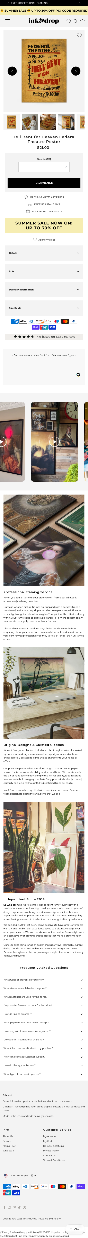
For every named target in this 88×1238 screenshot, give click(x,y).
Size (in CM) (44, 159)
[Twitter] (24, 1208)
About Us (8, 1136)
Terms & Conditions (53, 1160)
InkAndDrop (29, 1218)
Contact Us (49, 1155)
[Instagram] (9, 1208)
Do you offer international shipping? (23, 1039)
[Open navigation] (12, 21)
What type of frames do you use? (22, 1074)
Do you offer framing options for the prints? (27, 1005)
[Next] (75, 71)
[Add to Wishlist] (79, 35)
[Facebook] (4, 1208)
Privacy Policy (51, 1150)
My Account (49, 1136)
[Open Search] (75, 21)
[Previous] (12, 71)
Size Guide (15, 308)
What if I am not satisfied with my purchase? (28, 1048)
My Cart (47, 1141)
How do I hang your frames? (19, 1065)
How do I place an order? (17, 1014)
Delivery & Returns (53, 1146)
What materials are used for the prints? (25, 996)
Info (11, 271)
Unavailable (44, 182)
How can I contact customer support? (24, 1056)
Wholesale (9, 1150)
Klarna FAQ (9, 1146)
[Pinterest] (14, 1208)
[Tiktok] (19, 1208)
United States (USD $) (21, 1175)
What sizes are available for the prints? (25, 988)
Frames (7, 1141)
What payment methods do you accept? (26, 1022)
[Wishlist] (69, 21)
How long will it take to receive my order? (27, 1031)
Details (13, 253)
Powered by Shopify (49, 1218)
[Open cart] (82, 21)
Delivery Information (21, 289)
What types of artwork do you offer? (23, 979)
